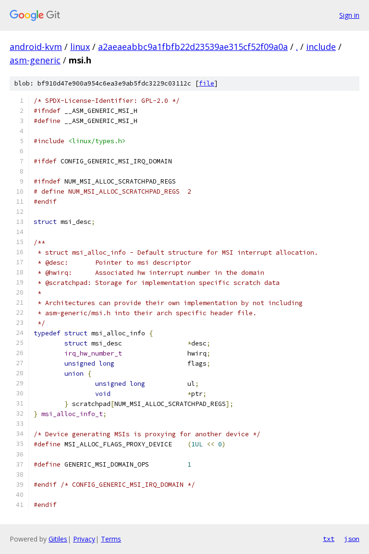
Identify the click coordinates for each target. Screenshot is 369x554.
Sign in (349, 15)
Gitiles (58, 538)
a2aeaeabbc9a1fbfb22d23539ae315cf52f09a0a (193, 46)
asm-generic (35, 60)
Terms (111, 538)
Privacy (84, 538)
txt (328, 538)
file (206, 83)
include (321, 46)
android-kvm (36, 46)
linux (80, 46)
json (351, 538)
